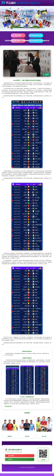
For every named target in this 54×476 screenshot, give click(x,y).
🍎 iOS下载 (9, 459)
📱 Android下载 (10, 455)
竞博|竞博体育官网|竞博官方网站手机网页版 (18, 40)
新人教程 (18, 35)
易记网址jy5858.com (35, 35)
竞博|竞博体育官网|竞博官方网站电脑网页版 (35, 40)
